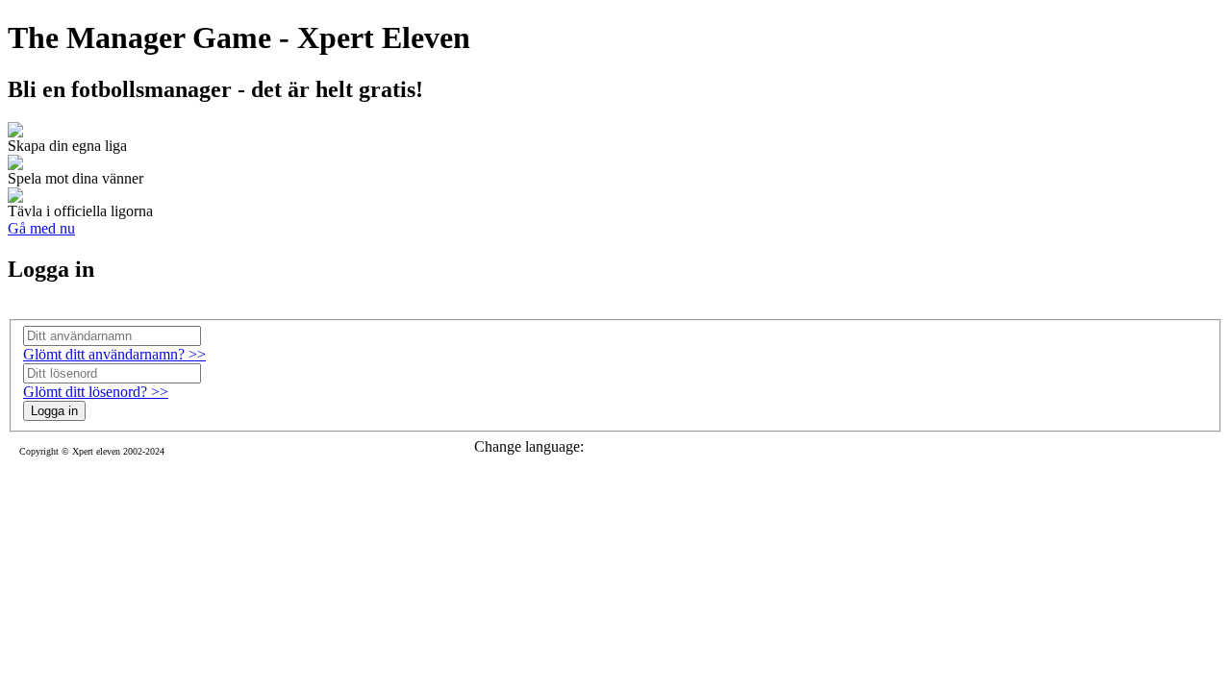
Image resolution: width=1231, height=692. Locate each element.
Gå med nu (41, 228)
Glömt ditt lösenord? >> (95, 391)
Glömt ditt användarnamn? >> (114, 354)
